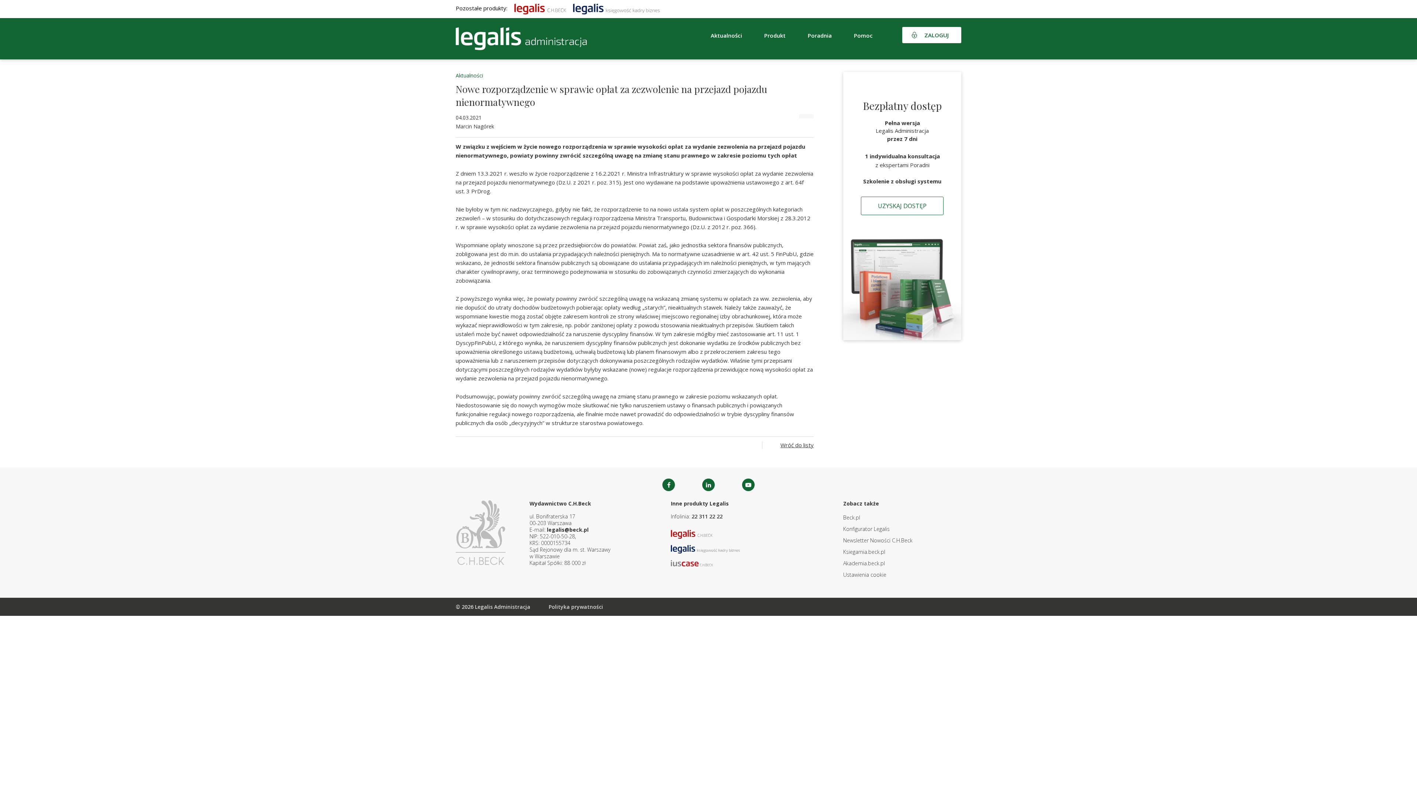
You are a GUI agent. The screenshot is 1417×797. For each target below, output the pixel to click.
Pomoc (863, 35)
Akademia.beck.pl (864, 563)
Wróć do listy (797, 445)
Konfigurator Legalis (866, 528)
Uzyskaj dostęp (902, 206)
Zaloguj (936, 35)
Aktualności (469, 75)
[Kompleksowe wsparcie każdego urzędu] (521, 38)
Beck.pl (851, 517)
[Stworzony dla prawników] (540, 8)
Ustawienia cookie (864, 574)
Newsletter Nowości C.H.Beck (878, 540)
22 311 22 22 (707, 516)
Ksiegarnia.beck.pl (864, 551)
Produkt (775, 35)
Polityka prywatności (576, 606)
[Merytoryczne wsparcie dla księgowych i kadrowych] (616, 8)
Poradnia (820, 35)
